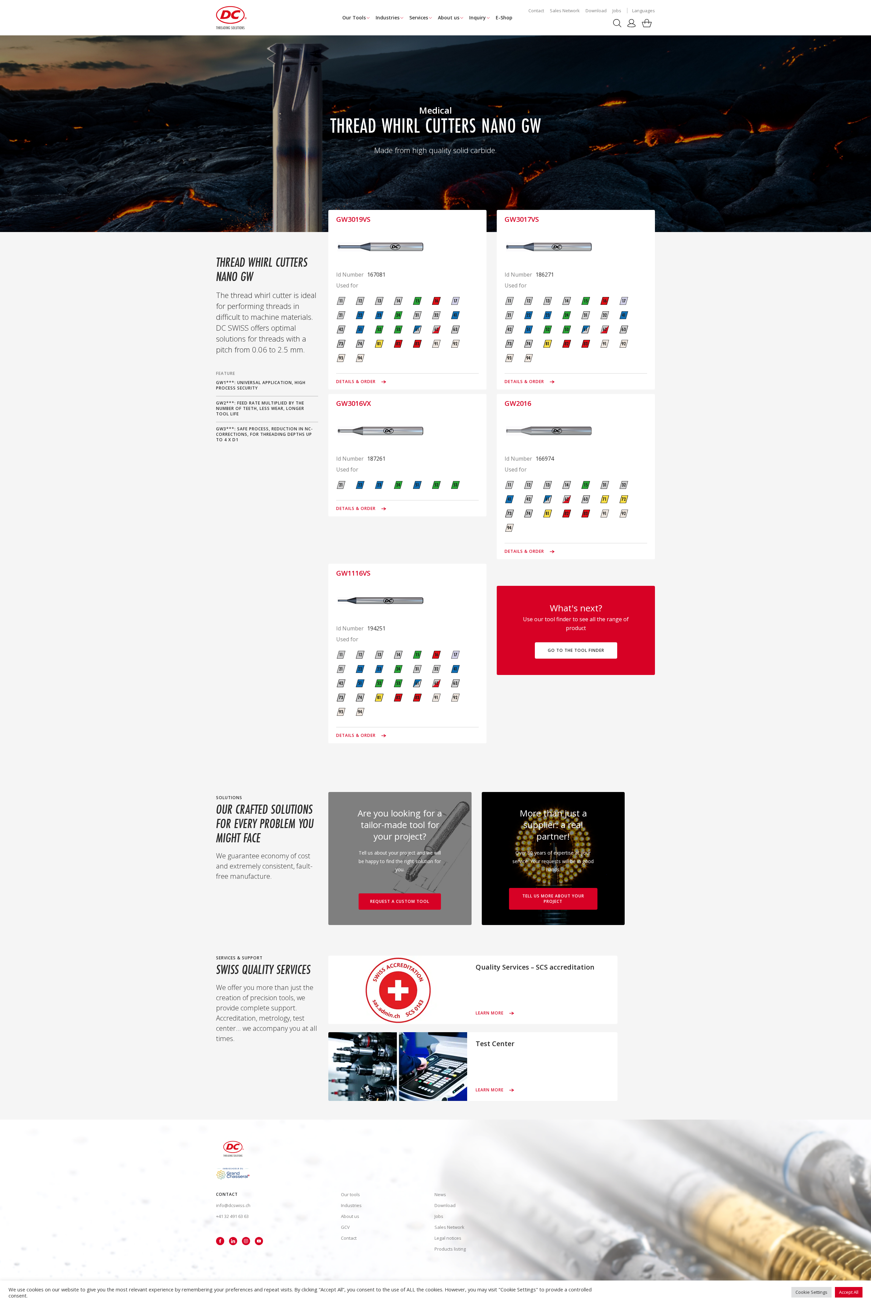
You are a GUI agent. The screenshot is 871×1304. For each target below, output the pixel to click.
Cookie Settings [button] (811, 1292)
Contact (536, 10)
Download (596, 10)
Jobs (616, 10)
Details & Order (356, 381)
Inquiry (477, 17)
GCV (345, 1227)
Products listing (450, 1249)
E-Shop (504, 17)
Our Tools (354, 17)
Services (418, 17)
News (440, 1194)
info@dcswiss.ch (233, 1205)
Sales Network (565, 10)
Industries (387, 17)
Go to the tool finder (576, 650)
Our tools (350, 1194)
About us (448, 17)
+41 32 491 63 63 (232, 1216)
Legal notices (447, 1238)
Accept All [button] (848, 1292)
